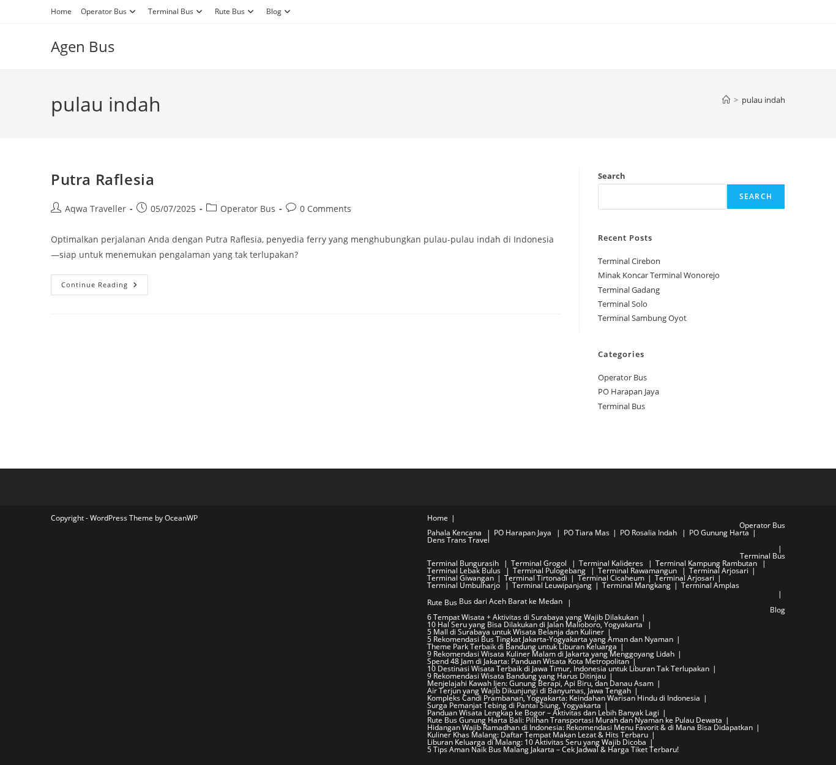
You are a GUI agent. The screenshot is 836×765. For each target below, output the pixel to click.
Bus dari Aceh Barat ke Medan (510, 601)
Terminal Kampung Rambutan (707, 563)
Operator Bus (104, 11)
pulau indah (763, 99)
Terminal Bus (170, 11)
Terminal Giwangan (460, 578)
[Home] (726, 99)
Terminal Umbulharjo (464, 585)
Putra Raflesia (102, 179)
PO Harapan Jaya (628, 391)
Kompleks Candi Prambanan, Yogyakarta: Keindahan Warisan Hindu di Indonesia (563, 698)
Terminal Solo (623, 303)
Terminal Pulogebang (550, 570)
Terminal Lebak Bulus (464, 570)
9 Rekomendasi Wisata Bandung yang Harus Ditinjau (516, 676)
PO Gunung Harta (719, 532)
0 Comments (325, 208)
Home (61, 11)
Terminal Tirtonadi (535, 578)
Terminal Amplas (710, 585)
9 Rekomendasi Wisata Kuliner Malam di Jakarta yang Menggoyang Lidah (550, 654)
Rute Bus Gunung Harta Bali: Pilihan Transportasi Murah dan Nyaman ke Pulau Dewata (574, 720)
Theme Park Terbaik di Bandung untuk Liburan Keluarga (522, 646)
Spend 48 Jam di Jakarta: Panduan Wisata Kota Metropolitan (528, 661)
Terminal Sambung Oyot (642, 317)
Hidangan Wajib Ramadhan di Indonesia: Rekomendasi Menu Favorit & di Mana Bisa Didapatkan (590, 727)
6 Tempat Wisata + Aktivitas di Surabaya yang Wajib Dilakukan (532, 617)
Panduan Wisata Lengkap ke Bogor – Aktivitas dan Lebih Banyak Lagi (543, 712)
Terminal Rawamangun (638, 570)
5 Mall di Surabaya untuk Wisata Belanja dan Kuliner (515, 632)
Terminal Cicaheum (611, 578)
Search (611, 175)
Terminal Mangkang (636, 585)
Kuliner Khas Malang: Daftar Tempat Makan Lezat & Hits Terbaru (537, 734)
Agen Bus (82, 46)
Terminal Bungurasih (464, 563)
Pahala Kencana (455, 532)
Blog (274, 11)
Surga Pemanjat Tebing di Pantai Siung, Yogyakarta (514, 705)
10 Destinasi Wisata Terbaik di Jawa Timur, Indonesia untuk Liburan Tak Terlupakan (568, 668)
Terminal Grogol (540, 563)
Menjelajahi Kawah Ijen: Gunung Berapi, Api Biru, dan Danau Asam (540, 683)
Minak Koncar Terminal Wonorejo (659, 275)
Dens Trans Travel (458, 540)
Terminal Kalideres (612, 563)
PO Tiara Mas (587, 532)
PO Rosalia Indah (649, 532)
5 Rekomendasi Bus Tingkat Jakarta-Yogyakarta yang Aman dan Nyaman (550, 639)
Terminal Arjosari (718, 570)
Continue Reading (104, 287)
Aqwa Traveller (95, 208)
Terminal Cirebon (629, 260)
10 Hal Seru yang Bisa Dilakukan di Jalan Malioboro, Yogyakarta (535, 624)
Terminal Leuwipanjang (552, 585)
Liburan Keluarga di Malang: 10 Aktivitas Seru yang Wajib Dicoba (536, 742)
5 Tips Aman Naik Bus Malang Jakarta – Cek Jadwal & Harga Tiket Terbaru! (553, 749)
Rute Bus (230, 11)
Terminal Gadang (629, 289)
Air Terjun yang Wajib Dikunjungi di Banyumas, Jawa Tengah (529, 690)
